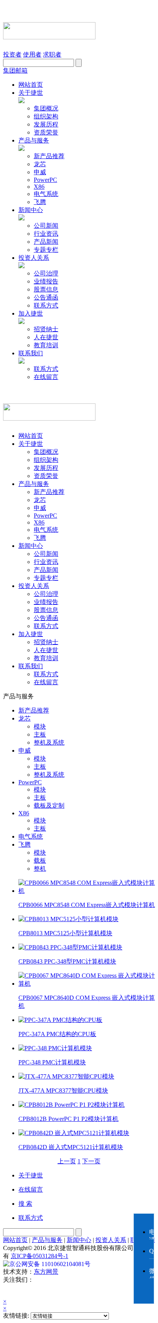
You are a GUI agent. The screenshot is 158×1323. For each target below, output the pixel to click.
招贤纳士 (46, 329)
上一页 (67, 1161)
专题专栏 (46, 249)
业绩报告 (46, 281)
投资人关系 (33, 257)
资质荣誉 (46, 132)
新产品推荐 (49, 156)
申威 (40, 172)
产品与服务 (33, 140)
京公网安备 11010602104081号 (50, 1264)
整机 (40, 868)
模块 (40, 726)
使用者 (32, 54)
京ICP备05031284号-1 (39, 1256)
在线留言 (46, 377)
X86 (39, 186)
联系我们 (30, 353)
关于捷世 (30, 92)
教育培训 (46, 345)
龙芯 (40, 164)
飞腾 (40, 202)
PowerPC (45, 180)
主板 (40, 734)
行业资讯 (46, 233)
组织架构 (46, 116)
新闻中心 (30, 210)
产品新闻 (46, 241)
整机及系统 (49, 742)
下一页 (91, 1161)
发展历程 (46, 124)
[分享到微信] (12, 1291)
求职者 (52, 54)
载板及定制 (49, 805)
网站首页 (30, 84)
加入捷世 (30, 313)
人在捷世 (46, 337)
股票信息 (46, 289)
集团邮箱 (15, 70)
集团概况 (46, 108)
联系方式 (46, 305)
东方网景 (46, 1271)
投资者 (12, 54)
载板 (40, 860)
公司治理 (46, 273)
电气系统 (46, 194)
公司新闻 (46, 225)
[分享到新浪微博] (33, 1291)
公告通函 (46, 297)
